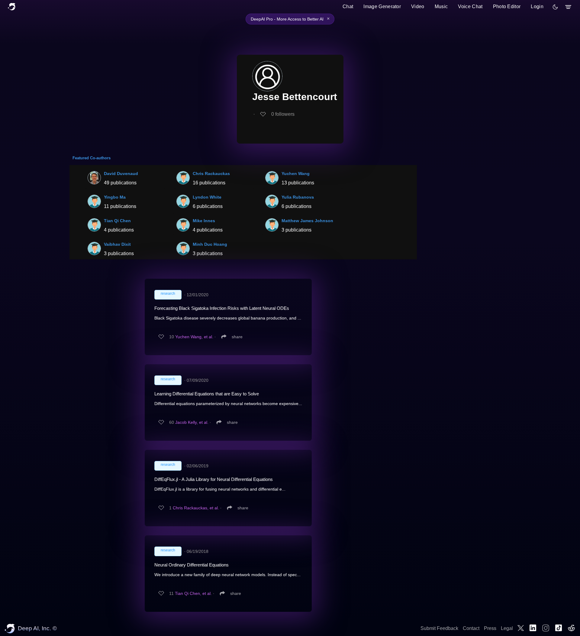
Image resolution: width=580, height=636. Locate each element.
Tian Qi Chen (117, 220)
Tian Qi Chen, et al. (193, 593)
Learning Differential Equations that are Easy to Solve (206, 393)
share (237, 336)
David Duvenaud (121, 173)
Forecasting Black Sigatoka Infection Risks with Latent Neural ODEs (221, 308)
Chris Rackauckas (211, 173)
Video (417, 6)
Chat (348, 6)
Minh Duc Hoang (210, 244)
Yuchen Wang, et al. (194, 336)
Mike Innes (204, 220)
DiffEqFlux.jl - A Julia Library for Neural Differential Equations (213, 479)
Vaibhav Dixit (117, 244)
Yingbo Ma (115, 197)
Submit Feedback (439, 628)
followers (283, 114)
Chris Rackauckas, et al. (196, 507)
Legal (507, 628)
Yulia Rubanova (298, 197)
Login (537, 6)
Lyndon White (207, 197)
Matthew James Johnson (307, 220)
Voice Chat (470, 6)
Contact (471, 628)
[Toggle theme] (555, 7)
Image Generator (382, 6)
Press (490, 628)
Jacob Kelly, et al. (191, 422)
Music (441, 6)
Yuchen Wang (296, 173)
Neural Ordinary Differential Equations (191, 564)
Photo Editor (507, 6)
